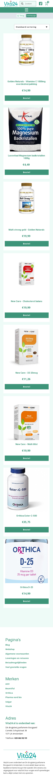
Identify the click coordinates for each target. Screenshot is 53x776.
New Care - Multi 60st (26, 444)
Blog (7, 645)
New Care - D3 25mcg (26, 373)
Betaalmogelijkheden (15, 662)
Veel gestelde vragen (15, 667)
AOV (7, 684)
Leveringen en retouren (17, 658)
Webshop (10, 649)
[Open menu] (26, 10)
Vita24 (8, 706)
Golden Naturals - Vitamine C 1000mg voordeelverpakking (26, 82)
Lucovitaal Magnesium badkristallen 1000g (26, 157)
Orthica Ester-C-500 (26, 515)
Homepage (31, 15)
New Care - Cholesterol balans (26, 301)
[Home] (11, 3)
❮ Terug (20, 15)
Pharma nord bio (13, 697)
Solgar (8, 701)
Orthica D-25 (26, 587)
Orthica (9, 693)
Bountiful (10, 688)
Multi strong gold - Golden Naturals (26, 229)
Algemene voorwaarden (17, 653)
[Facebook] (40, 3)
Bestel (26, 98)
